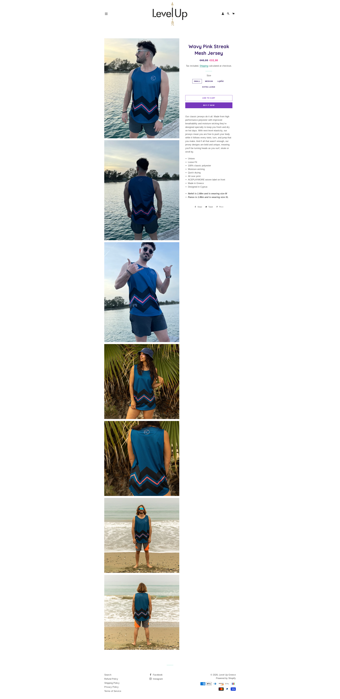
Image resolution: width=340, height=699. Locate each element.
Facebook (157, 675)
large (221, 81)
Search (107, 675)
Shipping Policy (112, 683)
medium (209, 81)
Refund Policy (111, 679)
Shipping (204, 66)
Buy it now (208, 105)
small (197, 81)
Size (209, 75)
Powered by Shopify (226, 678)
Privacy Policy (111, 687)
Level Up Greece (227, 675)
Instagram (157, 679)
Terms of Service (112, 691)
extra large (208, 87)
